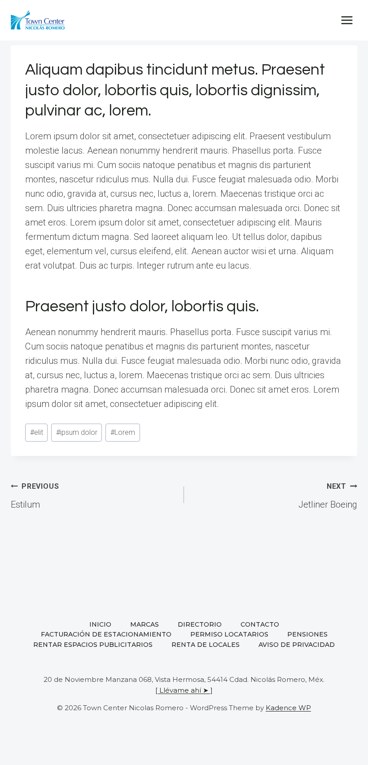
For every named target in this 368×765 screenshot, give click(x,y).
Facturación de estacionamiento (106, 634)
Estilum (35, 496)
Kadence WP (288, 707)
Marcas (144, 624)
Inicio (100, 624)
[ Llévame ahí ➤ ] (184, 690)
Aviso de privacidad (296, 645)
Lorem (122, 432)
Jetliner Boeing (327, 496)
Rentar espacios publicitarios (93, 645)
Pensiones (307, 634)
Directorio (200, 624)
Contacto (260, 624)
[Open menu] (346, 20)
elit (36, 432)
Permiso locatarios (229, 634)
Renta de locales (205, 645)
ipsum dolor (76, 432)
